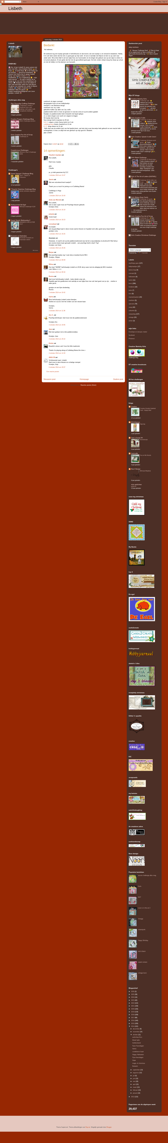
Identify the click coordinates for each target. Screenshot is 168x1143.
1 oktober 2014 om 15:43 (57, 195)
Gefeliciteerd (136, 1043)
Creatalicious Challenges (19, 150)
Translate (144, 253)
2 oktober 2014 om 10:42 (57, 292)
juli (134, 1075)
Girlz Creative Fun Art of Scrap (22, 135)
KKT (139, 897)
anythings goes (134, 263)
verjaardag (132, 314)
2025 (133, 994)
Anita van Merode (55, 200)
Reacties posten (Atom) (88, 385)
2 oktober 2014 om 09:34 (57, 272)
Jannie (51, 179)
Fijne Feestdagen (138, 1046)
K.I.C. (46, 126)
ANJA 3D (52, 357)
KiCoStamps (135, 422)
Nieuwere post (49, 379)
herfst (130, 280)
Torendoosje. (144, 439)
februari (135, 1090)
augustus (136, 1073)
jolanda (51, 214)
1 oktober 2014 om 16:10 (57, 210)
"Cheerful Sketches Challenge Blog (23, 189)
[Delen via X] (73, 144)
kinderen (131, 287)
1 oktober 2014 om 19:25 (57, 234)
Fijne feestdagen (137, 1057)
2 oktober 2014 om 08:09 (57, 260)
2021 (133, 1006)
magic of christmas (138, 1063)
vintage (131, 317)
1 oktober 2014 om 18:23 (57, 219)
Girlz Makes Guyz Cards (139, 197)
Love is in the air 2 (144, 908)
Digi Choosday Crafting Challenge (23, 103)
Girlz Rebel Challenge (139, 157)
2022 (133, 1003)
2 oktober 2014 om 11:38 (57, 311)
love (130, 293)
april (134, 1084)
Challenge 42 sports (146, 199)
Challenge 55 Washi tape (148, 159)
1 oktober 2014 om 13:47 (57, 175)
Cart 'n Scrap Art (137, 438)
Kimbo (51, 343)
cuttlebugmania (49, 124)
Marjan (51, 252)
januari (135, 1093)
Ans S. (51, 315)
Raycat (87, 1127)
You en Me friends (145, 455)
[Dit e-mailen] (69, 144)
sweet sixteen (142, 962)
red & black (142, 951)
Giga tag (142, 424)
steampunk (141, 929)
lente (130, 290)
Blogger (109, 1127)
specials (131, 304)
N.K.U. (46, 122)
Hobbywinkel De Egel (18, 205)
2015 (133, 1023)
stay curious (134, 47)
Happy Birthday (143, 940)
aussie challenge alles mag (147, 875)
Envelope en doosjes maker (138, 332)
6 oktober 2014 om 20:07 (57, 367)
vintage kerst (142, 973)
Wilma (51, 264)
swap (130, 307)
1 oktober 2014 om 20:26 (57, 248)
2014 (133, 1026)
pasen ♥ (133, 486)
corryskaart (53, 224)
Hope (134, 1060)
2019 (133, 1012)
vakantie (131, 310)
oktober (135, 1035)
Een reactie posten (53, 371)
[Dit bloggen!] (71, 144)
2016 (133, 1020)
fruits (139, 886)
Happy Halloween (138, 1054)
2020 (133, 1009)
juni (134, 1078)
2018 (133, 1014)
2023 (133, 1000)
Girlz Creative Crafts (138, 118)
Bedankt (135, 1066)
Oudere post (118, 379)
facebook (132, 335)
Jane (50, 329)
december (136, 1029)
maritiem (131, 300)
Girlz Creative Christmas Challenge (143, 235)
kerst (130, 283)
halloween (132, 277)
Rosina (51, 276)
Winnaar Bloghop (145, 471)
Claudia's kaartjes (55, 155)
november (136, 1032)
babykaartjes (133, 266)
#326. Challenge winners (27, 121)
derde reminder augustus (27, 191)
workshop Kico (137, 1037)
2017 (133, 1017)
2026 (133, 991)
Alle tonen (35, 250)
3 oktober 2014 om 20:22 (57, 339)
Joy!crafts (134, 453)
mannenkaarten (134, 297)
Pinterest (132, 338)
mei (134, 1081)
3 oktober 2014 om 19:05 (57, 325)
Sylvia (51, 297)
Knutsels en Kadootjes (19, 236)
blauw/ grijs (136, 1040)
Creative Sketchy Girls (139, 99)
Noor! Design (135, 469)
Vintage (140, 919)
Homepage (84, 379)
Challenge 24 (24, 136)
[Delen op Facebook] (76, 144)
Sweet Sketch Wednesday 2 (20, 220)
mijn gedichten (136, 484)
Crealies (134, 406)
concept (131, 273)
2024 (133, 997)
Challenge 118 (144, 101)
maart (135, 1087)
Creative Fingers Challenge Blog (22, 119)
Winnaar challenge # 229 (27, 206)
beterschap (132, 270)
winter (131, 321)
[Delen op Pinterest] (78, 144)
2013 (133, 1097)
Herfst (134, 1049)
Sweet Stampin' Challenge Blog (22, 173)
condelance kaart (138, 1051)
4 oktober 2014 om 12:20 (57, 353)
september (136, 1070)
